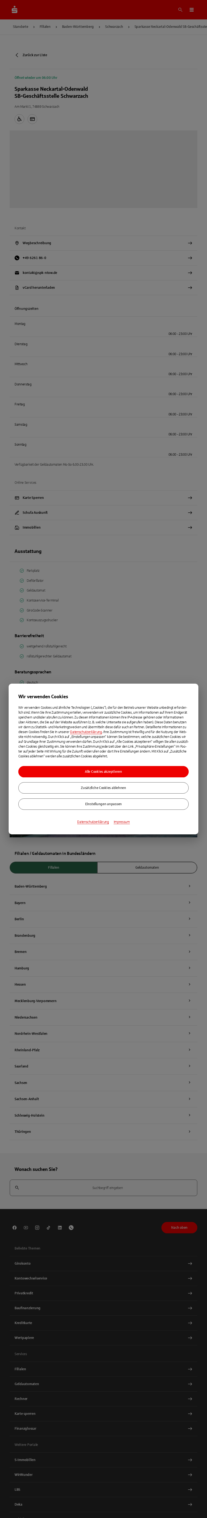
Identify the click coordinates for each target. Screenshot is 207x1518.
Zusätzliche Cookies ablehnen (103, 788)
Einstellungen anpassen (103, 804)
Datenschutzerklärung (86, 732)
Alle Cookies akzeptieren (103, 772)
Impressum (122, 822)
